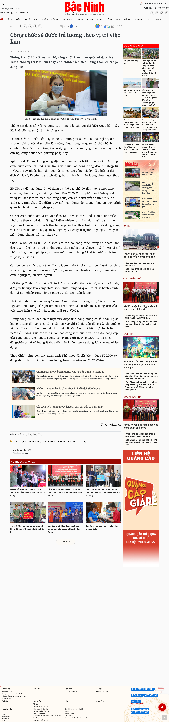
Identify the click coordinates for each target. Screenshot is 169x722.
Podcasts (5, 721)
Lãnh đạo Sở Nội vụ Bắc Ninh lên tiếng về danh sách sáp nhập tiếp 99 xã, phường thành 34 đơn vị (149, 68)
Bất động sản (69, 713)
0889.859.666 (151, 695)
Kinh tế (36, 689)
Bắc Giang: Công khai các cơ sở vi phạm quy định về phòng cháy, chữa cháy (140, 324)
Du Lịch (67, 711)
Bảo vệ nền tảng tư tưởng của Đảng (14, 696)
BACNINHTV (22, 13)
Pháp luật (69, 701)
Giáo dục (100, 701)
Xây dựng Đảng (7, 692)
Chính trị (6, 689)
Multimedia (7, 709)
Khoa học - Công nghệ (41, 720)
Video (4, 712)
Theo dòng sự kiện (39, 713)
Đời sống (6, 701)
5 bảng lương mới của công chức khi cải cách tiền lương (68, 388)
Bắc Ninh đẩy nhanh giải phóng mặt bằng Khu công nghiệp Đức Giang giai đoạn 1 (150, 125)
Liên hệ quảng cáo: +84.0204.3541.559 (140, 710)
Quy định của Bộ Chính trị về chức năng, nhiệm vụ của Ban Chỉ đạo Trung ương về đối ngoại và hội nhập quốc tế (140, 386)
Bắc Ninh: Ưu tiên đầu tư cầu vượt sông (131, 92)
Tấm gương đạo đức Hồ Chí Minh (13, 694)
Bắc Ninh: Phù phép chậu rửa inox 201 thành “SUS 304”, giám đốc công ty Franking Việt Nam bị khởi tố (149, 97)
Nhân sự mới (6, 698)
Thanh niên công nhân (41, 706)
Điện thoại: (137, 695)
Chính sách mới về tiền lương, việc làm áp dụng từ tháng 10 (70, 371)
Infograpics (5, 719)
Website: (136, 701)
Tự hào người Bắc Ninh (41, 711)
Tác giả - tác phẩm (71, 692)
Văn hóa (68, 689)
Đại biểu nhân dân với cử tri (74, 709)
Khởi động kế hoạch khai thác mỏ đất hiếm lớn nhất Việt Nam (140, 316)
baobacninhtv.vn (137, 704)
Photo (4, 714)
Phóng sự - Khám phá (40, 709)
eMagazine (6, 716)
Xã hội (99, 689)
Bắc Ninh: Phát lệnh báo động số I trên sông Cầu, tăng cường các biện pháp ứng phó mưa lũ (141, 376)
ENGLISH (4, 13)
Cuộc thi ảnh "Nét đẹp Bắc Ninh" (76, 718)
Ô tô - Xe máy (69, 716)
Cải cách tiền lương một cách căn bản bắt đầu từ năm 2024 (69, 406)
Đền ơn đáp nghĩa (102, 692)
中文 (12, 13)
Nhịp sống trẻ (39, 701)
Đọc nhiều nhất (134, 46)
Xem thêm (65, 542)
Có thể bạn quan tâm (23, 462)
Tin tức (35, 704)
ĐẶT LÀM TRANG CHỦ (142, 689)
